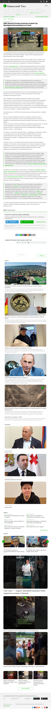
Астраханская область (30, 9)
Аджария (9, 9)
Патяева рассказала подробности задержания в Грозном (18, 348)
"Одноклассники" (33, 194)
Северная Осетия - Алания (34, 12)
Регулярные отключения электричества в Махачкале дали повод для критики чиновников (23, 286)
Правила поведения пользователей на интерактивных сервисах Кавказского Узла (29, 704)
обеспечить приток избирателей (13, 87)
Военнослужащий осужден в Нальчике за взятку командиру (14, 521)
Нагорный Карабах (7, 12)
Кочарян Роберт (8, 452)
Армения (23, 9)
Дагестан (9, 10)
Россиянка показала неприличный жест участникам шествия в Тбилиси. (38, 683)
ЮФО (30, 14)
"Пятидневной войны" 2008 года (15, 176)
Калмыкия (27, 10)
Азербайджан (18, 9)
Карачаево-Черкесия (34, 10)
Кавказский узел (13, 66)
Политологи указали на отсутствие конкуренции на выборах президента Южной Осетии (24, 317)
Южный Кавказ (25, 14)
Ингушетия (14, 10)
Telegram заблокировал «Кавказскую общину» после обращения (10, 682)
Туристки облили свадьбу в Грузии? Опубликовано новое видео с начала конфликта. (23, 666)
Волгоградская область (39, 9)
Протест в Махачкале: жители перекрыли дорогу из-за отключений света (21, 630)
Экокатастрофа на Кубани (42, 16)
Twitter (38, 191)
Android (16, 186)
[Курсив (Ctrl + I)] (20, 242)
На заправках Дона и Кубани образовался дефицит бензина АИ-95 (36, 550)
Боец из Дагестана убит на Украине (35, 526)
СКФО (41, 12)
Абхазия (5, 9)
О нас (4, 698)
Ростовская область (24, 12)
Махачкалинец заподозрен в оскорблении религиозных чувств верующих (36, 521)
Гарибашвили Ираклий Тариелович (13, 479)
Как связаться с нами (15, 698)
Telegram (17, 193)
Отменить (41, 255)
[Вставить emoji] (28, 242)
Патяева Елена (8, 507)
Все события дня (44, 530)
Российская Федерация (15, 12)
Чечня (14, 14)
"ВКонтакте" (25, 194)
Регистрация (21, 254)
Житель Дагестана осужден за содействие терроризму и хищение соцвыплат (14, 527)
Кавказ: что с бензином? (10, 16)
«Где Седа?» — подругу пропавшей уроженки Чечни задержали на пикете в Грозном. (24, 591)
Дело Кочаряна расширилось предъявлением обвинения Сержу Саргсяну (14, 550)
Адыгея (13, 9)
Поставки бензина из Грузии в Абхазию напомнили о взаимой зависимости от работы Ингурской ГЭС (25, 409)
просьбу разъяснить (39, 73)
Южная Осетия (18, 14)
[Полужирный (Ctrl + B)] (17, 242)
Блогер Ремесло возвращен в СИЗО (13, 417)
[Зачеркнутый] (25, 242)
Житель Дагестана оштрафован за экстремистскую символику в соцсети (35, 516)
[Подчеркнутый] (22, 242)
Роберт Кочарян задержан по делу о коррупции (16, 377)
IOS (20, 186)
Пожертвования (27, 698)
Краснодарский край (43, 10)
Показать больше (25, 688)
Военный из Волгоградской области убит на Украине (14, 516)
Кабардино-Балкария (20, 10)
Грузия (5, 10)
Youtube (39, 193)
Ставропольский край (8, 14)
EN (6, 1)
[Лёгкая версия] (8, 1)
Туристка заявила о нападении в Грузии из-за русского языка (24, 682)
